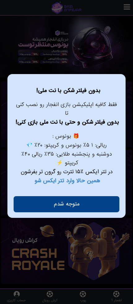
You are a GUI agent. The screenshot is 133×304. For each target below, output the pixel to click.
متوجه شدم (66, 204)
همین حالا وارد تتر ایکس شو (67, 181)
